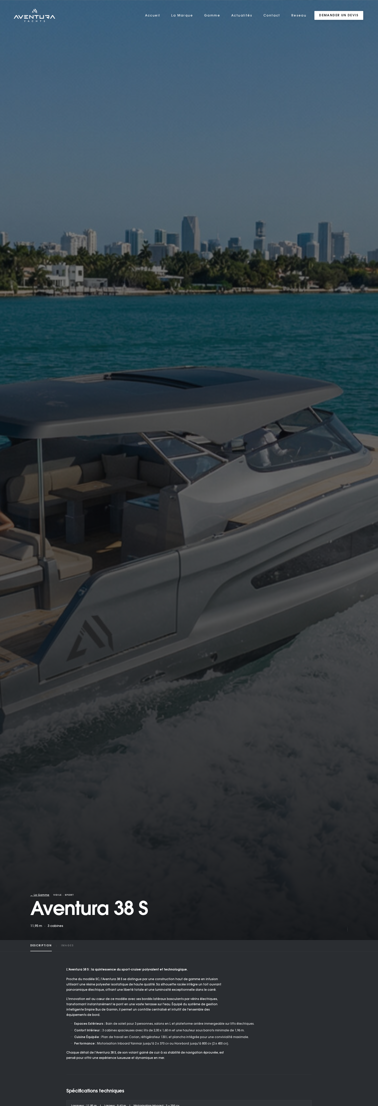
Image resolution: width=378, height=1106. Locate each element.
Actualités (241, 15)
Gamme (212, 15)
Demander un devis (339, 15)
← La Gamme (40, 894)
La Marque (182, 15)
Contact (271, 15)
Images (67, 945)
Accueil (152, 15)
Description (41, 945)
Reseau (298, 15)
